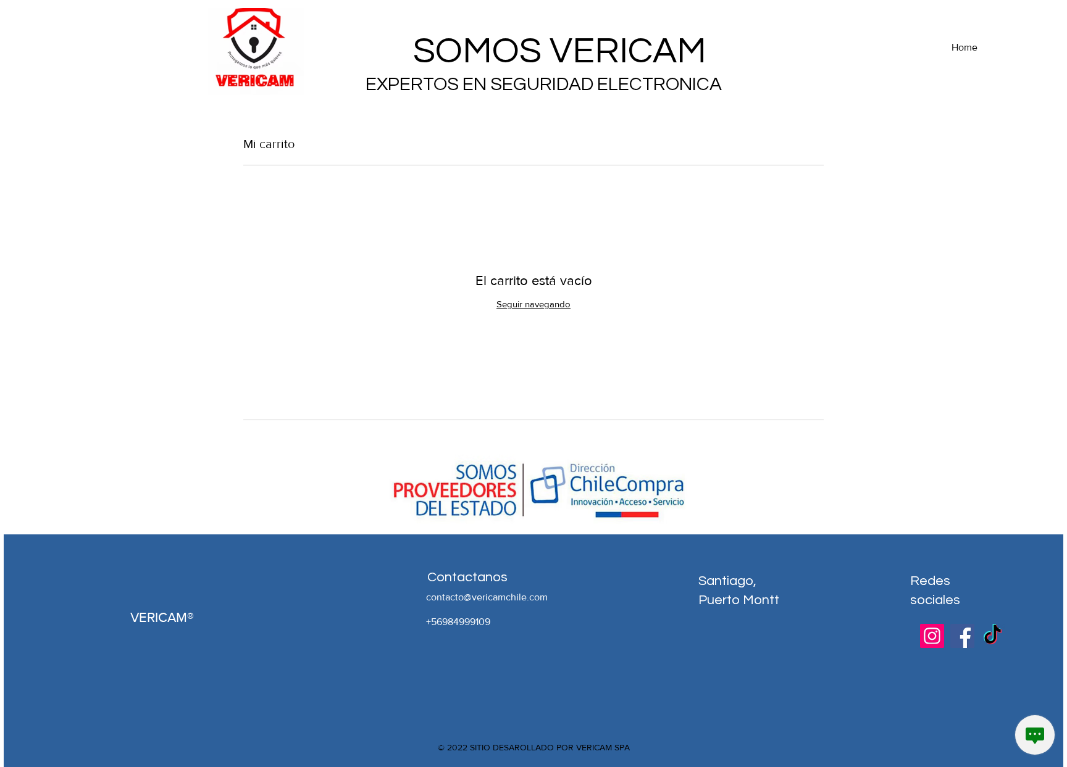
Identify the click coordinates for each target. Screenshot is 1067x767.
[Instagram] (932, 636)
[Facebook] (962, 636)
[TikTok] (993, 636)
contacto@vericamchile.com (487, 597)
